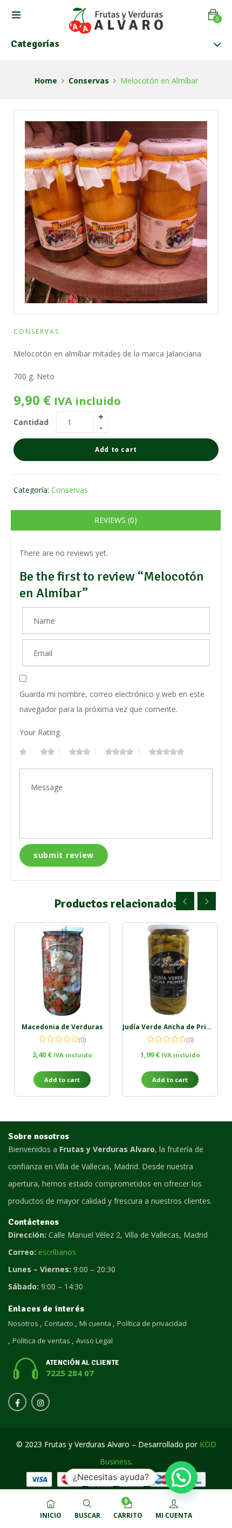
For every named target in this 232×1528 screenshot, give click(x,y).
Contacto (58, 1323)
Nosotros (23, 1323)
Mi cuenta (95, 1323)
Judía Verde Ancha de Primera (173, 1026)
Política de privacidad (152, 1323)
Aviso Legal (94, 1340)
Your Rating (39, 732)
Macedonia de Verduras (62, 1026)
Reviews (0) (115, 520)
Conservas (89, 80)
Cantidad (31, 422)
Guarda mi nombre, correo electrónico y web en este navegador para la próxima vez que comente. (111, 701)
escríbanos (57, 1252)
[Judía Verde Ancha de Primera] (169, 970)
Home (46, 80)
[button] (213, 14)
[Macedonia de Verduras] (62, 970)
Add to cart (116, 449)
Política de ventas (41, 1340)
